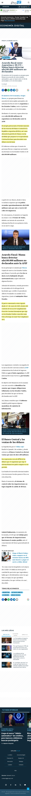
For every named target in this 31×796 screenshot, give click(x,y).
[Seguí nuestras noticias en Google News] (28, 90)
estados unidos (17, 592)
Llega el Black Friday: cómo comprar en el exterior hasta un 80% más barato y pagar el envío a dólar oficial (20, 557)
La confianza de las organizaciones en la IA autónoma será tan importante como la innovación (19, 656)
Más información (9, 20)
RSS (16, 770)
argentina (5, 592)
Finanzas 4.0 (10, 758)
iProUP (5, 84)
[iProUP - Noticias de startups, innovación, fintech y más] (15, 2)
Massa (24, 268)
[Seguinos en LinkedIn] (15, 785)
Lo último (10, 755)
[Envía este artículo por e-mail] (17, 90)
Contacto (21, 764)
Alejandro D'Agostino (8, 743)
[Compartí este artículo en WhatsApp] (8, 90)
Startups (21, 761)
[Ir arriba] (28, 789)
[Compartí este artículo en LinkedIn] (11, 90)
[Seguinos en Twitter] (20, 785)
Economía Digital (21, 755)
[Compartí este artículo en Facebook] (3, 90)
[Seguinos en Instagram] (6, 785)
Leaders (10, 764)
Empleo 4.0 (21, 758)
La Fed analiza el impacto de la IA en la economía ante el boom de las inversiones (20, 640)
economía (5, 595)
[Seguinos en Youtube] (25, 785)
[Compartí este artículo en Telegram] (14, 90)
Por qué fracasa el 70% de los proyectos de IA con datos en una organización (20, 647)
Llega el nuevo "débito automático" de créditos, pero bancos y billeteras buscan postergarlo (12, 736)
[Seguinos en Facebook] (10, 785)
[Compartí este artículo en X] (5, 90)
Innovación (10, 761)
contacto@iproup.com (7, 778)
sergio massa (15, 595)
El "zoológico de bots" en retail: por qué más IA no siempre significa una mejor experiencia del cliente (20, 665)
